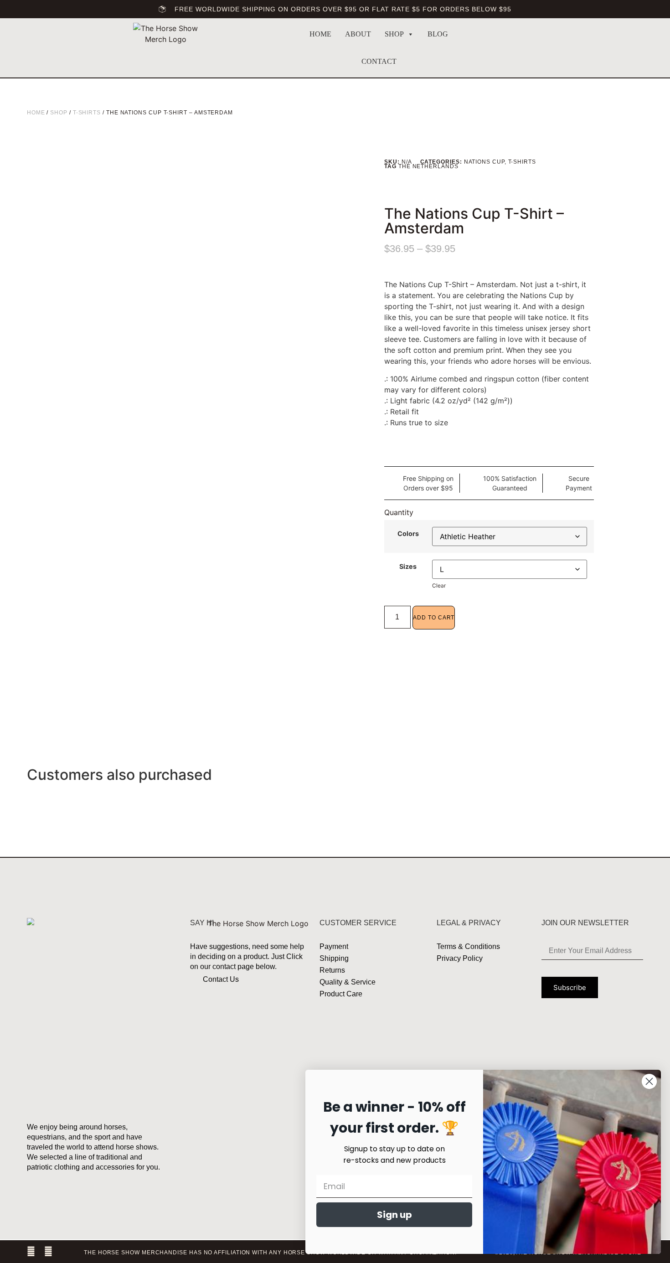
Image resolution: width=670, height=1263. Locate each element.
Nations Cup (484, 162)
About (358, 34)
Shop (394, 34)
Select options (178, 792)
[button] (562, 48)
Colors (408, 534)
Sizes (408, 566)
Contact (379, 61)
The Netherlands (428, 166)
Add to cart (433, 617)
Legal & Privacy (469, 923)
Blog (438, 34)
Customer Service (358, 923)
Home (320, 34)
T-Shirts (87, 112)
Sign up (394, 1214)
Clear (439, 585)
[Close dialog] (649, 1081)
